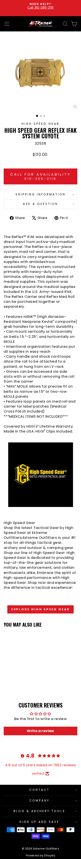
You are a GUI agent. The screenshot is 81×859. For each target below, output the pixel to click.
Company (39, 801)
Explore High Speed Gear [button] (40, 609)
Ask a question (40, 204)
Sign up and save (39, 822)
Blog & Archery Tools (39, 811)
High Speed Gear (40, 124)
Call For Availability (40, 176)
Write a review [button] (40, 730)
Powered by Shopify (40, 855)
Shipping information (40, 194)
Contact (39, 790)
